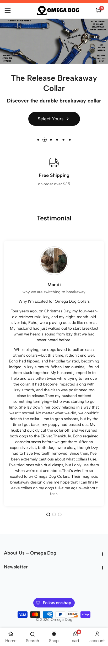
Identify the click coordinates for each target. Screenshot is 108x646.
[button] (38, 140)
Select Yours (50, 118)
